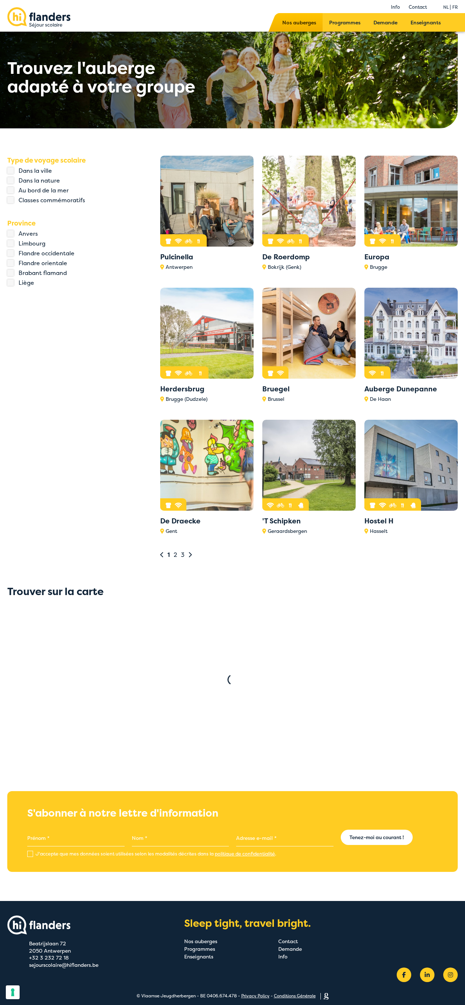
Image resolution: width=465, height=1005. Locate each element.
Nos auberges (299, 22)
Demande (385, 22)
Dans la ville (35, 171)
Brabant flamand (43, 273)
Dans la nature (39, 180)
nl (446, 7)
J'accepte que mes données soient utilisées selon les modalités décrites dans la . (155, 853)
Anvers (28, 234)
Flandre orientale (43, 263)
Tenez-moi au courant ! (376, 837)
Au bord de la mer (44, 190)
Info (395, 7)
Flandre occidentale (46, 253)
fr (455, 7)
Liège (26, 283)
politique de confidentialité (245, 853)
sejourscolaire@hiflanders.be (63, 964)
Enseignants (426, 22)
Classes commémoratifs (52, 200)
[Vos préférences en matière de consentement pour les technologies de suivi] (13, 992)
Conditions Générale (295, 996)
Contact (418, 7)
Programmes (344, 22)
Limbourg (32, 243)
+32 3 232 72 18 (49, 957)
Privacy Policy (255, 996)
